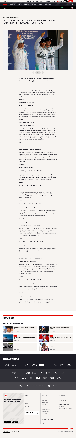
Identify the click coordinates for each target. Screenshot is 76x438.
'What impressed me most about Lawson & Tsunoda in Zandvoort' (61, 338)
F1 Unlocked (48, 4)
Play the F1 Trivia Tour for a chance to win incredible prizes (24, 338)
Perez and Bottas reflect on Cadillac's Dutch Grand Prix (25, 345)
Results (20, 4)
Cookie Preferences (46, 423)
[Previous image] (33, 72)
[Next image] (43, 72)
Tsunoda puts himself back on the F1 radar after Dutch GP (25, 328)
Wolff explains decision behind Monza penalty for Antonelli (60, 328)
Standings (26, 4)
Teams (40, 4)
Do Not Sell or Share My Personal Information (48, 415)
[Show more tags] (18, 17)
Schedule (12, 4)
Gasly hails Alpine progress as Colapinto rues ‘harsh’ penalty (60, 345)
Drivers (34, 4)
